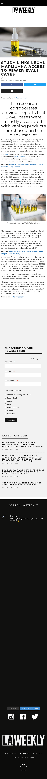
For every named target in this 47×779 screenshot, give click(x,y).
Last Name (10, 371)
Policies (37, 753)
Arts (9, 404)
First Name (10, 361)
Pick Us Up (10, 753)
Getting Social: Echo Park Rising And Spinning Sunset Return (22, 484)
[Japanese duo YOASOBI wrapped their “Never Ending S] (23, 596)
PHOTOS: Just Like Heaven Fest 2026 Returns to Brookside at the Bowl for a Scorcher (23, 472)
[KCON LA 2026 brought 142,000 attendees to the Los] (23, 636)
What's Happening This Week (19, 395)
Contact (24, 753)
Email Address (11, 380)
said (10, 238)
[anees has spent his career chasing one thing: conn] (23, 549)
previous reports (20, 156)
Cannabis (11, 414)
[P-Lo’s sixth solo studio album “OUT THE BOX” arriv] (23, 679)
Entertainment (13, 407)
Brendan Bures (6, 80)
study (6, 154)
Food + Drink (12, 398)
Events (10, 411)
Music (9, 401)
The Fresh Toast (21, 98)
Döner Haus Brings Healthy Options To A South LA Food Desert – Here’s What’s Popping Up (22, 444)
